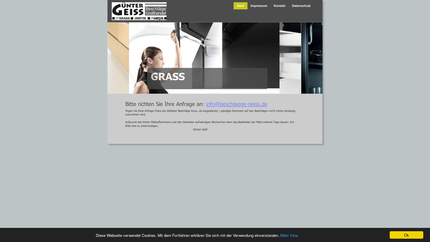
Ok (406, 235)
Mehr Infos (289, 235)
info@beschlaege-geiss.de (236, 104)
